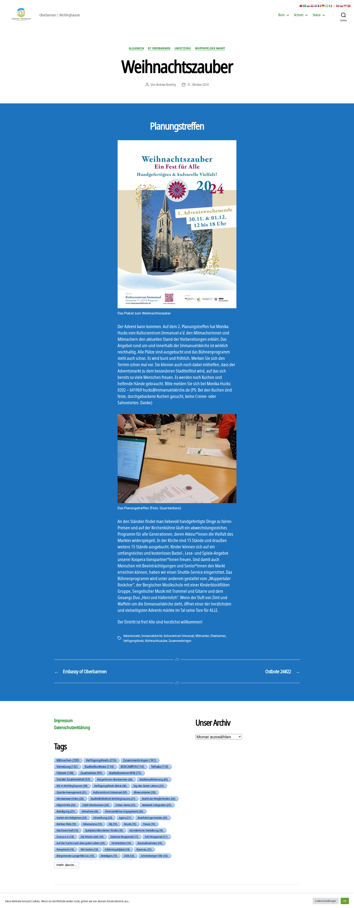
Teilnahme (90, 811)
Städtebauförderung (153, 779)
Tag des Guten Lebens (148, 786)
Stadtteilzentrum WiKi (125, 773)
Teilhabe (159, 766)
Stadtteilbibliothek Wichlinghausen (113, 798)
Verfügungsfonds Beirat (110, 786)
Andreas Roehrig (166, 84)
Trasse (149, 824)
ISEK (129, 856)
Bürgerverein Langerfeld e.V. (75, 856)
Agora (125, 817)
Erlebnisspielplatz (117, 849)
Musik (130, 824)
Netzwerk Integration (156, 805)
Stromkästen (121, 843)
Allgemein (136, 48)
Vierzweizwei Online (70, 798)
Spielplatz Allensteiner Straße (104, 830)
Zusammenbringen (180, 640)
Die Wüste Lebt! (92, 837)
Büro (281, 15)
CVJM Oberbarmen (95, 805)
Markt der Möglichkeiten (158, 798)
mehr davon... (66, 865)
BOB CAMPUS (132, 766)
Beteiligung (66, 811)
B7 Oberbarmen (159, 48)
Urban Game (125, 805)
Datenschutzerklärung (72, 727)
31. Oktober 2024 (198, 84)
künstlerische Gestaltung (146, 830)
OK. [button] (344, 901)
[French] (319, 5)
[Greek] (327, 5)
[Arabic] (305, 5)
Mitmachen (202, 636)
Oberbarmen (218, 636)
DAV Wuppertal (156, 837)
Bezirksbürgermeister (152, 817)
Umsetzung (183, 48)
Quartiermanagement (71, 792)
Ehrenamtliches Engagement (124, 811)
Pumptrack (65, 849)
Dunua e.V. (65, 837)
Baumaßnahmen (150, 843)
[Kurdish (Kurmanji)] (334, 5)
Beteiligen (109, 856)
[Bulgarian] (308, 5)
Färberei (65, 773)
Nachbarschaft (67, 830)
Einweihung (102, 817)
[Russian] (342, 5)
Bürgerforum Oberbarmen (114, 779)
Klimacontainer (144, 792)
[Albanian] (301, 5)
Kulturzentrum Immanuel (179, 636)
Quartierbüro (91, 773)
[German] (323, 5)
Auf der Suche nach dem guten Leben (80, 843)
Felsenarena (92, 824)
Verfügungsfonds (133, 640)
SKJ (113, 824)
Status (317, 15)
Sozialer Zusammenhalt (73, 779)
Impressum (63, 720)
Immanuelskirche (151, 636)
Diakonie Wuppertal (124, 837)
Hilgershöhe (66, 805)
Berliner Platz (66, 824)
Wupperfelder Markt (210, 48)
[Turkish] (349, 5)
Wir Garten (89, 849)
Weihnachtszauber (156, 640)
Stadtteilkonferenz (99, 766)
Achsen (298, 15)
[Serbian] (345, 5)
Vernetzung (67, 766)
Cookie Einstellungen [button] (325, 901)
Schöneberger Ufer (154, 856)
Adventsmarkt (131, 636)
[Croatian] (312, 5)
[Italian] (330, 5)
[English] (316, 5)
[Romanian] (338, 5)
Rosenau (143, 849)
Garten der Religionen (71, 817)
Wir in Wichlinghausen (72, 786)
